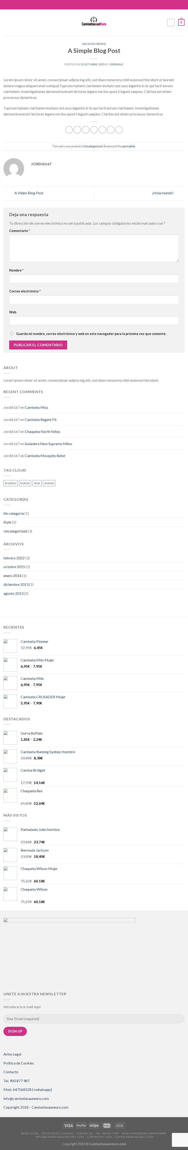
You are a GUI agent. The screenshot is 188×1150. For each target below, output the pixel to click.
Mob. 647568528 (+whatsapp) (27, 1089)
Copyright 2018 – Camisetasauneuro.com (35, 1107)
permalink (128, 146)
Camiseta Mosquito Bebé (45, 455)
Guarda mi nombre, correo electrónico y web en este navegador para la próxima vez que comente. (91, 334)
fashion (25, 483)
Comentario (19, 231)
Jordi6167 (116, 64)
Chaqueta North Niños (42, 431)
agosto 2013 (13, 593)
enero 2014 (12, 575)
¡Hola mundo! (163, 193)
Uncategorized (94, 43)
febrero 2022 (14, 558)
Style (7, 522)
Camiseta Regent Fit (41, 419)
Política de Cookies (18, 1063)
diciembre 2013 (15, 584)
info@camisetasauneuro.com (26, 1098)
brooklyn (10, 483)
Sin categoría (13, 513)
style (37, 483)
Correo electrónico (25, 291)
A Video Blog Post (28, 193)
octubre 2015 (14, 566)
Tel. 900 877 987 (16, 1080)
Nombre (16, 270)
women (49, 483)
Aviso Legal (12, 1054)
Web (12, 312)
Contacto (10, 1072)
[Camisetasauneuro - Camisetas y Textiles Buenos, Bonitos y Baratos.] (94, 22)
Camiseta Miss (36, 407)
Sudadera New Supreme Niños (48, 443)
